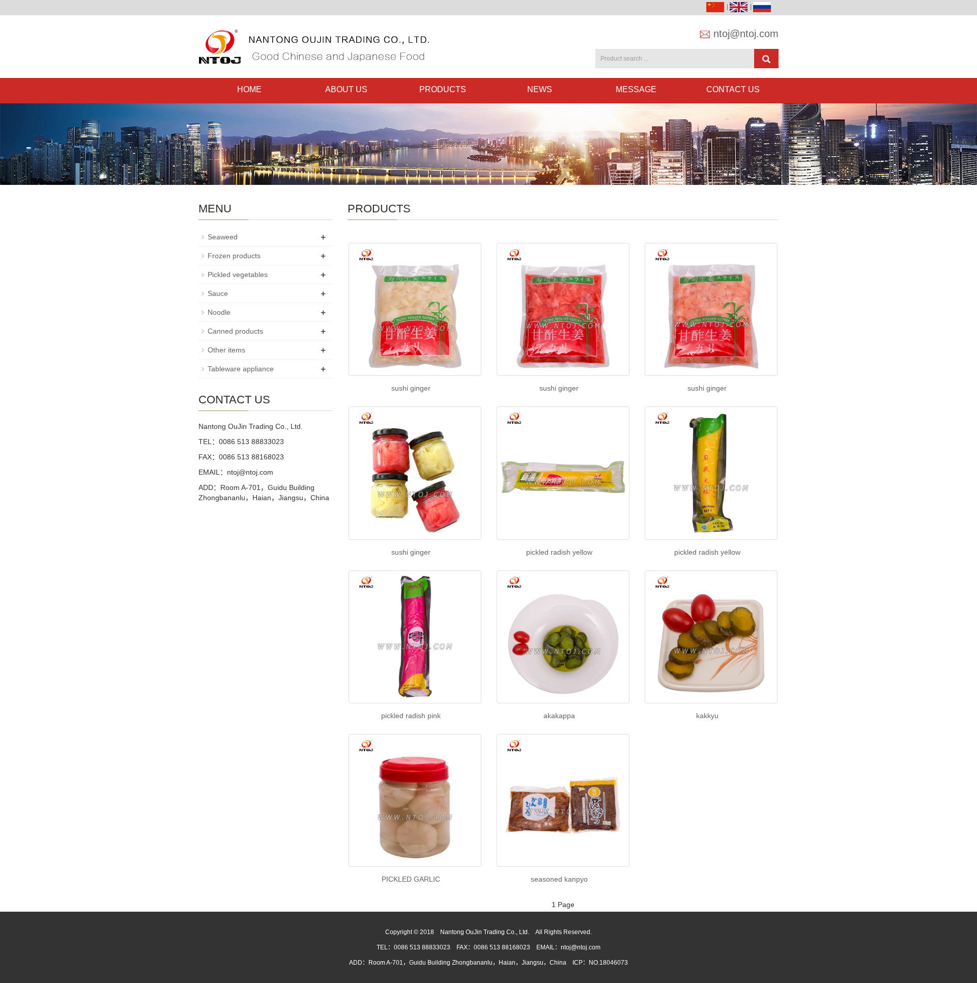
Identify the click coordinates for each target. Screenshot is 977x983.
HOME (249, 89)
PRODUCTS (442, 89)
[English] (740, 6)
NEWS (539, 89)
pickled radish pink (411, 716)
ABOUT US (346, 89)
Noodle (219, 312)
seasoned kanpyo (559, 879)
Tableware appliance (241, 369)
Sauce (218, 293)
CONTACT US (733, 89)
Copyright (398, 932)
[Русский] (763, 6)
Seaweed (223, 237)
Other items (226, 350)
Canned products (235, 331)
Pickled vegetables (238, 274)
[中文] (716, 6)
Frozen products (234, 256)
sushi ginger (410, 388)
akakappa (559, 716)
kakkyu (707, 716)
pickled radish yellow (559, 552)
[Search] (766, 58)
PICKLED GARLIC (411, 879)
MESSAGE (636, 89)
